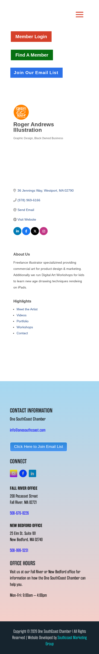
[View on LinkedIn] (17, 234)
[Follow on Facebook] (23, 473)
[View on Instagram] (44, 234)
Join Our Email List (36, 72)
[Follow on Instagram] (13, 473)
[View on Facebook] (26, 234)
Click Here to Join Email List (38, 446)
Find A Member (31, 55)
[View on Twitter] (35, 234)
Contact (22, 333)
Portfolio (23, 321)
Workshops (25, 327)
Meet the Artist (27, 309)
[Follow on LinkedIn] (32, 473)
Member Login (31, 36)
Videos (21, 315)
